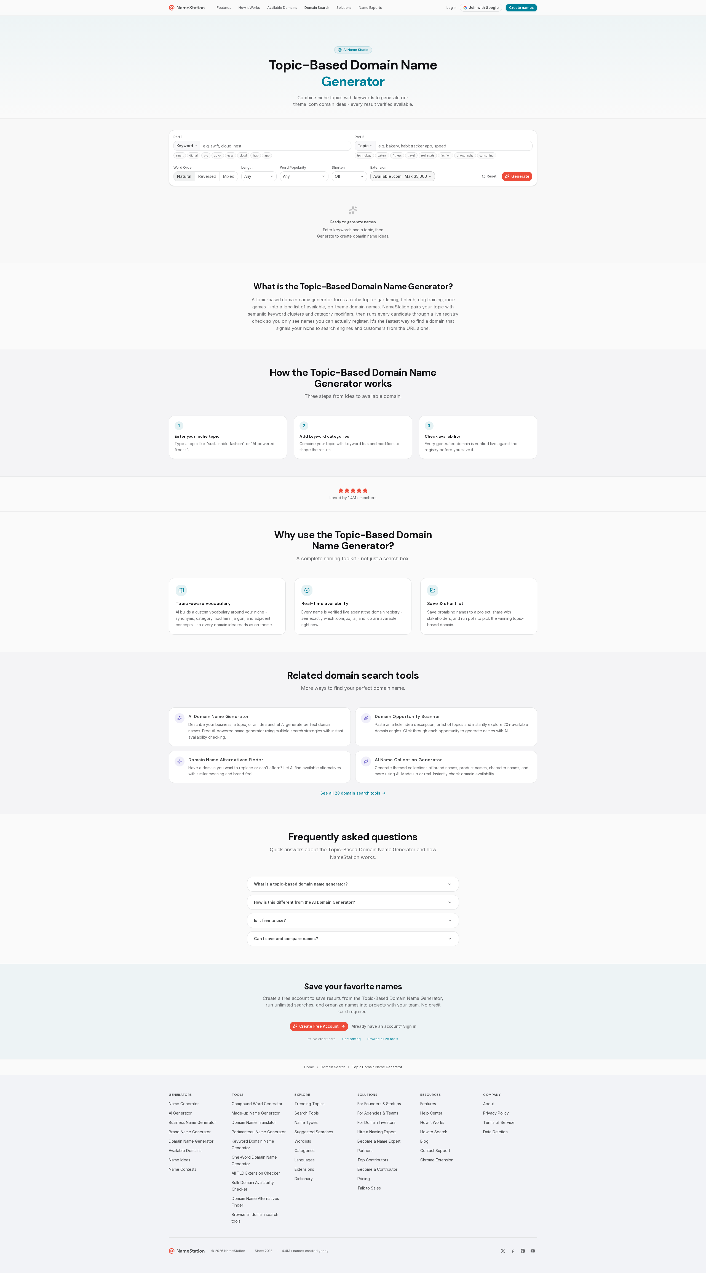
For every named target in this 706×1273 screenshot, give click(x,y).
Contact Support (435, 1150)
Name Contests (182, 1169)
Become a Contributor (377, 1169)
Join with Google (484, 8)
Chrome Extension (436, 1160)
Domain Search (316, 8)
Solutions (344, 8)
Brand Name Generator (190, 1131)
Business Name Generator (192, 1122)
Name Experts (370, 8)
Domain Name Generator (191, 1141)
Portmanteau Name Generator (259, 1131)
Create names (521, 8)
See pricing (351, 1039)
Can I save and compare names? (286, 938)
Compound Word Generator (257, 1103)
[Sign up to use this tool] (353, 191)
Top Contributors (372, 1160)
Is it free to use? (270, 920)
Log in (451, 8)
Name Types (306, 1122)
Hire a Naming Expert (376, 1131)
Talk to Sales (369, 1188)
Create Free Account (319, 1026)
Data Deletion (495, 1131)
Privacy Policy (496, 1113)
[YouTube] (532, 1251)
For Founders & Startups (379, 1103)
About (488, 1103)
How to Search (433, 1131)
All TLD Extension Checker (256, 1173)
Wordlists (303, 1141)
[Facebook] (513, 1251)
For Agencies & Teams (377, 1113)
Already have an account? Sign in (384, 1026)
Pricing (363, 1178)
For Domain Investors (376, 1122)
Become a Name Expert (378, 1141)
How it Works (249, 8)
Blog (424, 1141)
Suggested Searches (314, 1131)
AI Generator (180, 1113)
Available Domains (282, 8)
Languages (305, 1160)
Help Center (431, 1113)
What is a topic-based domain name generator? (300, 884)
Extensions (304, 1169)
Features (224, 8)
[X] (503, 1251)
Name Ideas (179, 1160)
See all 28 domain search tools (350, 793)
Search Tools (307, 1113)
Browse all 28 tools (382, 1039)
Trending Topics (310, 1103)
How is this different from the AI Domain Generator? (304, 902)
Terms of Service (499, 1122)
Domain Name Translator (254, 1122)
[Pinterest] (522, 1251)
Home (309, 1067)
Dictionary (304, 1178)
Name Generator (184, 1103)
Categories (305, 1150)
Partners (365, 1150)
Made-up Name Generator (256, 1113)
